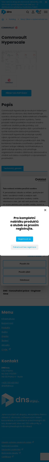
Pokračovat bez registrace (24, 247)
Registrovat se (24, 239)
